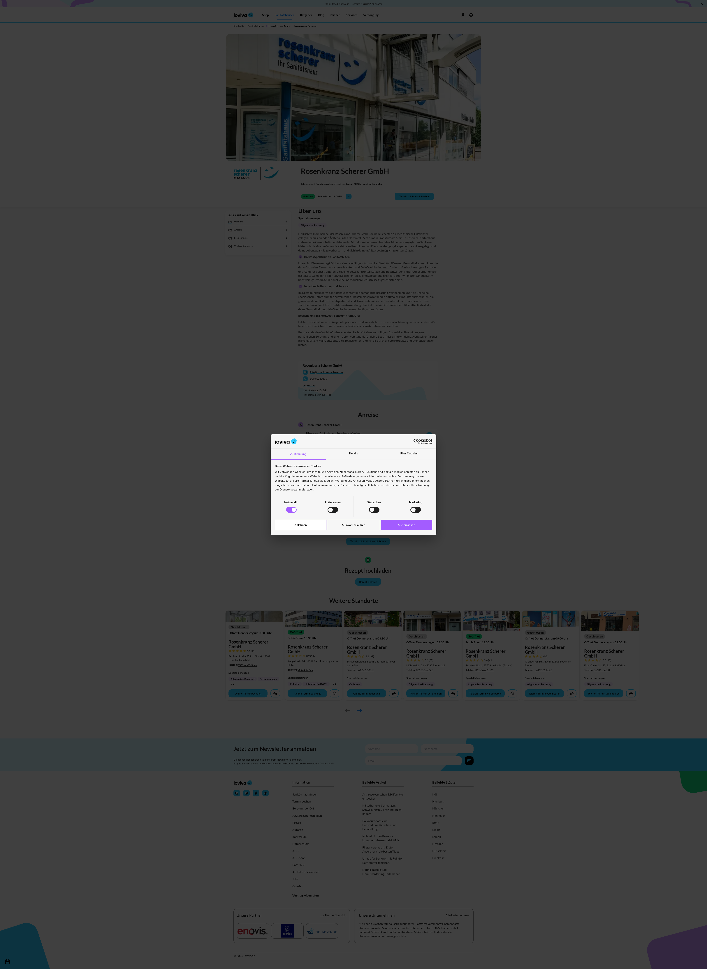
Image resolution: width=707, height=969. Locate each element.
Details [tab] (353, 453)
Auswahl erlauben (353, 525)
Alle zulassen (406, 525)
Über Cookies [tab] (409, 453)
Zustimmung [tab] (298, 454)
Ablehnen (300, 525)
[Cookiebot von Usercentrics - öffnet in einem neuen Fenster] (416, 441)
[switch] (333, 510)
